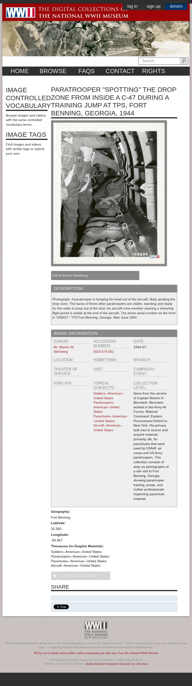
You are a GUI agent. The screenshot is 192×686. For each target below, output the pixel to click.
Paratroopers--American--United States (106, 407)
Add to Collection (78, 576)
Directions (142, 663)
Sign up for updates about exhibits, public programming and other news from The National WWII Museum (98, 653)
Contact (120, 71)
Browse (53, 71)
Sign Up (153, 6)
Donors (176, 6)
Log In (132, 6)
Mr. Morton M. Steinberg (64, 349)
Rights (153, 71)
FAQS (86, 71)
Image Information (76, 333)
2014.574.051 (103, 351)
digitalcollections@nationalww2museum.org (110, 663)
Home (20, 71)
